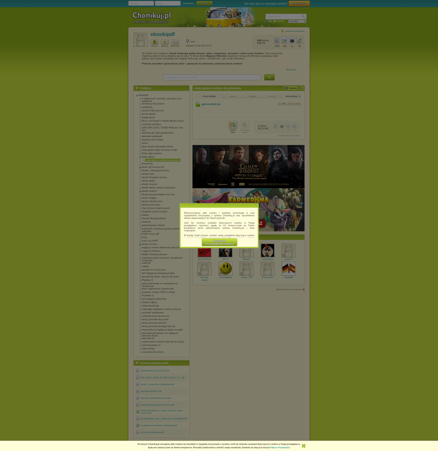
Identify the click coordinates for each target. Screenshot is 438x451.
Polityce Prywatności (280, 447)
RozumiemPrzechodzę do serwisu (219, 242)
